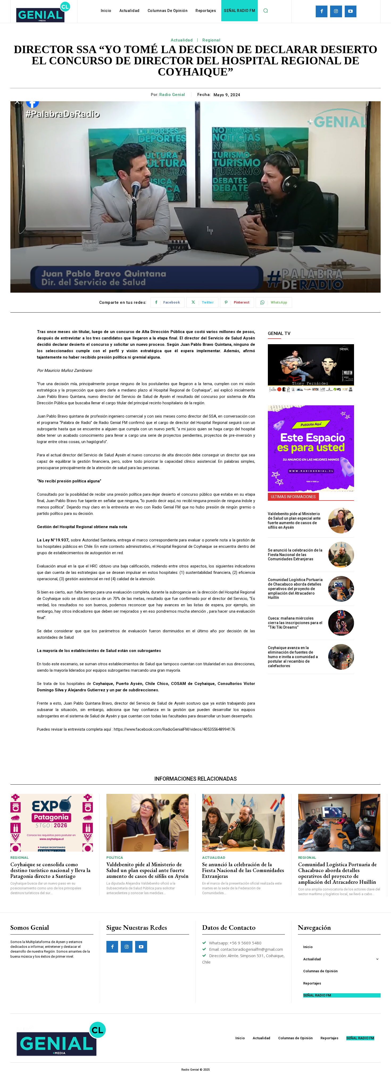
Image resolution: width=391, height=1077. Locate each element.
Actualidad (182, 40)
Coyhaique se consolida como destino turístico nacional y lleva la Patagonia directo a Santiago (50, 870)
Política (114, 857)
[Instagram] (336, 11)
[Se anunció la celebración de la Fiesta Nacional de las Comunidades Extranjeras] (341, 554)
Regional (211, 40)
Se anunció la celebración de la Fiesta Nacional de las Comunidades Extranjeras (295, 554)
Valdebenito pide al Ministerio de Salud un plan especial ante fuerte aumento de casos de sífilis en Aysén (294, 520)
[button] (265, 11)
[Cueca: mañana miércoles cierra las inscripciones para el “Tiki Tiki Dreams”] (341, 623)
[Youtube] (350, 11)
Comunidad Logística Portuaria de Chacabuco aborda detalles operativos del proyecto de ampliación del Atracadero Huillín (295, 589)
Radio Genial (172, 94)
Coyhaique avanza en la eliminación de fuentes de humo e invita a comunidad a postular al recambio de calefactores (293, 657)
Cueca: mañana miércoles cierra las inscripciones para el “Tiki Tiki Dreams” (295, 622)
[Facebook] (321, 11)
